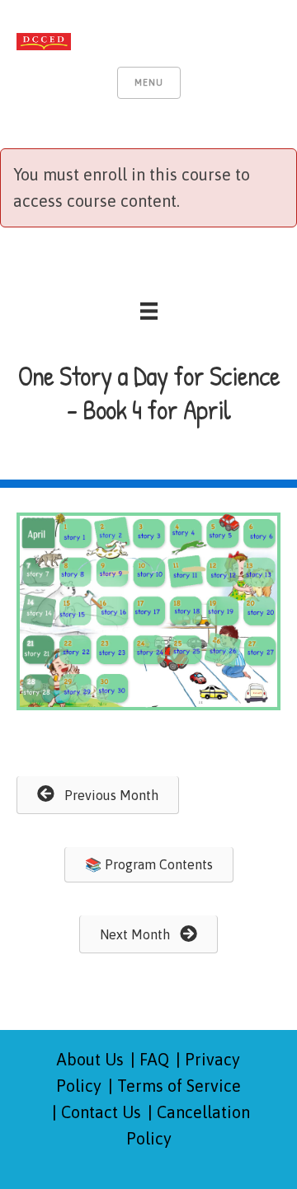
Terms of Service (179, 1085)
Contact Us (101, 1111)
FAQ (154, 1059)
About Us (90, 1059)
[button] (97, 795)
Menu (148, 82)
